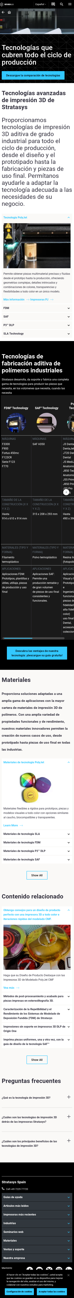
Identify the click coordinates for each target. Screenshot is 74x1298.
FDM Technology (16, 408)
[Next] (71, 517)
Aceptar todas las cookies (52, 1291)
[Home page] (8, 12)
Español (39, 4)
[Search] (61, 4)
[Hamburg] (70, 4)
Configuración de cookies (19, 1291)
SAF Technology (46, 408)
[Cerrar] (68, 1275)
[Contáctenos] (53, 4)
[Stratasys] (7, 4)
